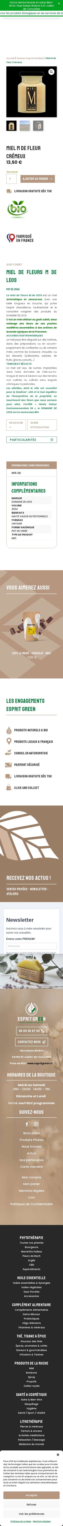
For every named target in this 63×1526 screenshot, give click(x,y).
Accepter (31, 1495)
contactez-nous (29, 1042)
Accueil (10, 58)
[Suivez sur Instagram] (36, 1124)
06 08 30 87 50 (29, 1031)
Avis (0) (16, 473)
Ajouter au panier (35, 179)
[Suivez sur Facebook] (27, 1124)
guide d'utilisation (39, 425)
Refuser (31, 1504)
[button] (58, 1454)
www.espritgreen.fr (40, 1063)
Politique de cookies (21, 1521)
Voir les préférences (31, 1514)
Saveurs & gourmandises (30, 58)
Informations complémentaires (30, 465)
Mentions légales (42, 1521)
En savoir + (16, 425)
